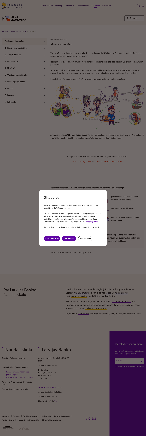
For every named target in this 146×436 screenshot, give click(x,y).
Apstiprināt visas (52, 239)
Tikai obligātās (69, 239)
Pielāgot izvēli (85, 239)
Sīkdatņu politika (91, 222)
